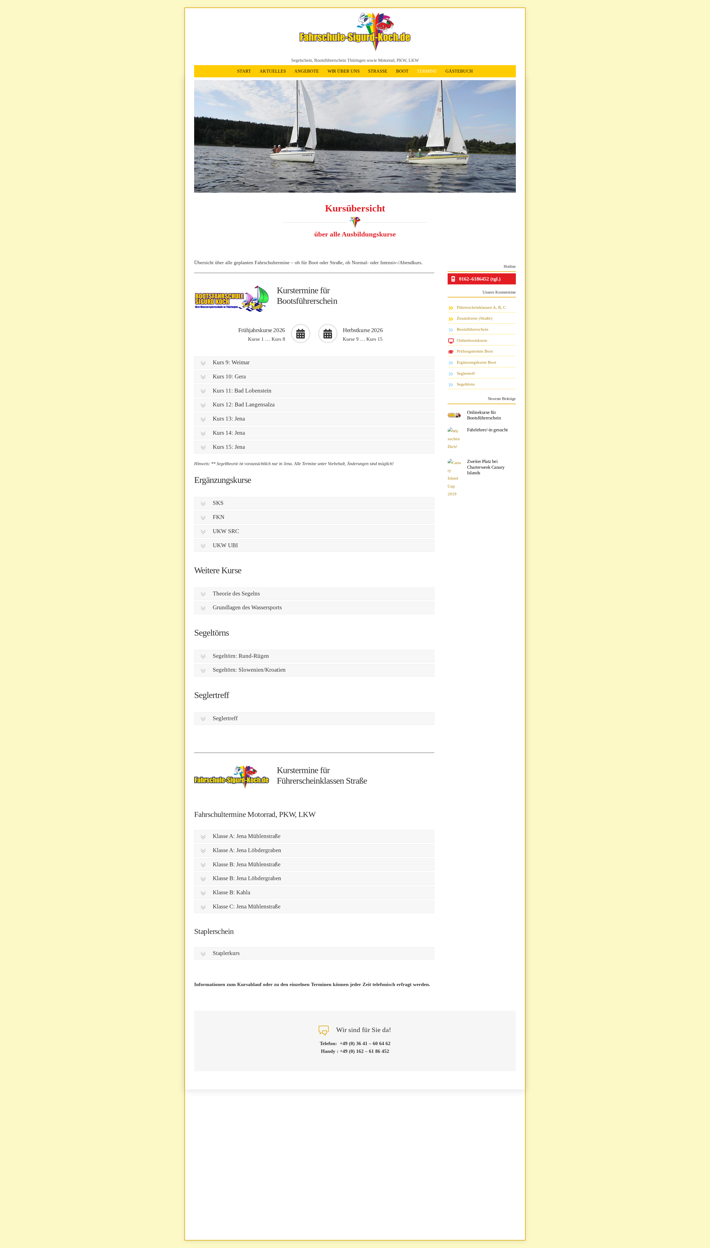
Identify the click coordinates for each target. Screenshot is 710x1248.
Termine (427, 71)
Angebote (306, 71)
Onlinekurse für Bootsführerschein (484, 415)
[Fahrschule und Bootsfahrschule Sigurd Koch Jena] (355, 48)
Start (244, 71)
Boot (402, 71)
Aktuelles (273, 71)
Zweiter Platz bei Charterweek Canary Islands (486, 467)
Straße (377, 71)
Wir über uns (344, 71)
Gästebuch (459, 71)
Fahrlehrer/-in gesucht (487, 429)
